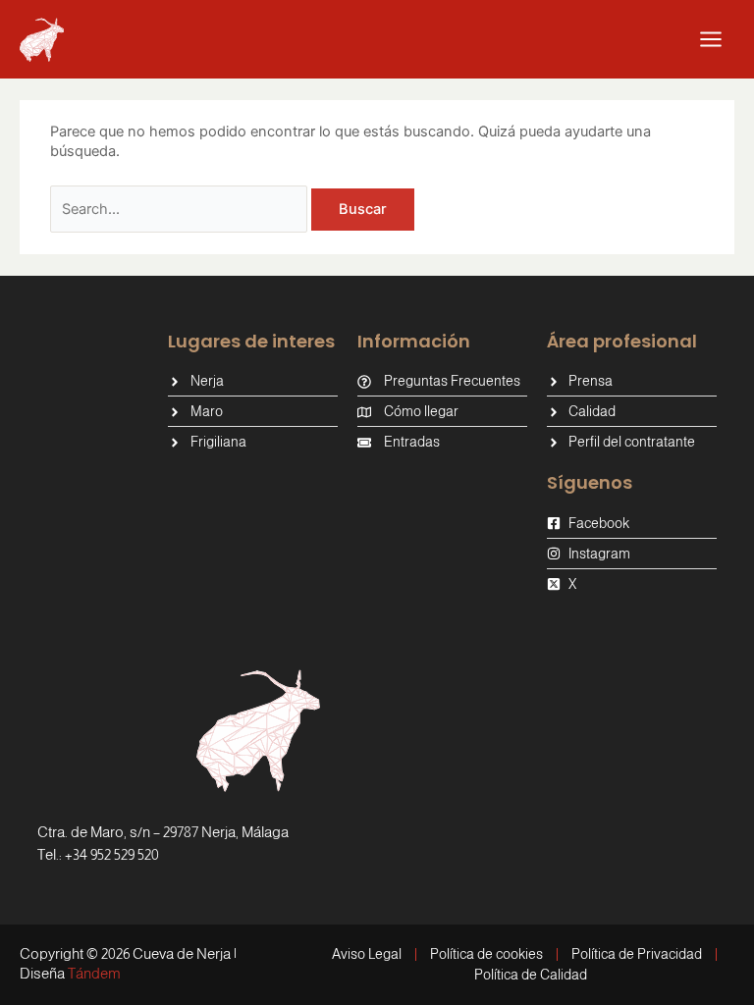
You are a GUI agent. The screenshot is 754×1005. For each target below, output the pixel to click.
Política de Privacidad (636, 954)
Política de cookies (486, 954)
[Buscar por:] (180, 209)
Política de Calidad (530, 974)
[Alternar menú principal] (710, 39)
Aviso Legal (367, 954)
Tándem (94, 973)
